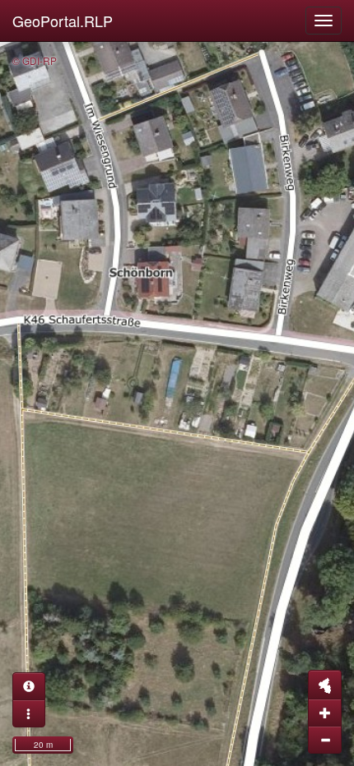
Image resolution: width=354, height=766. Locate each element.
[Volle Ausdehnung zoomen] (325, 684)
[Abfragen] (28, 686)
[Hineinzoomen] (325, 713)
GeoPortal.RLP (62, 20)
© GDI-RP (34, 60)
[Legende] (28, 713)
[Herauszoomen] (325, 740)
